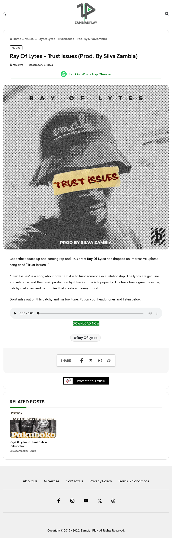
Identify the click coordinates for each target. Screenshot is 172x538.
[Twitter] (99, 501)
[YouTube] (86, 501)
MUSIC (29, 39)
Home (16, 39)
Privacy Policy (101, 481)
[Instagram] (72, 501)
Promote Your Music (91, 381)
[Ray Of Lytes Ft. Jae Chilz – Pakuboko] (33, 425)
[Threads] (113, 501)
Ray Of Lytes (87, 337)
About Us (30, 481)
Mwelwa (18, 64)
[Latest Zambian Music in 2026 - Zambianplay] (86, 13)
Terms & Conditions (133, 481)
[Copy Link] (109, 360)
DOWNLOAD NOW (86, 323)
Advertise (51, 481)
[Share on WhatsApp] (100, 360)
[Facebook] (58, 501)
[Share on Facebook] (81, 360)
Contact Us (74, 481)
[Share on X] (91, 360)
